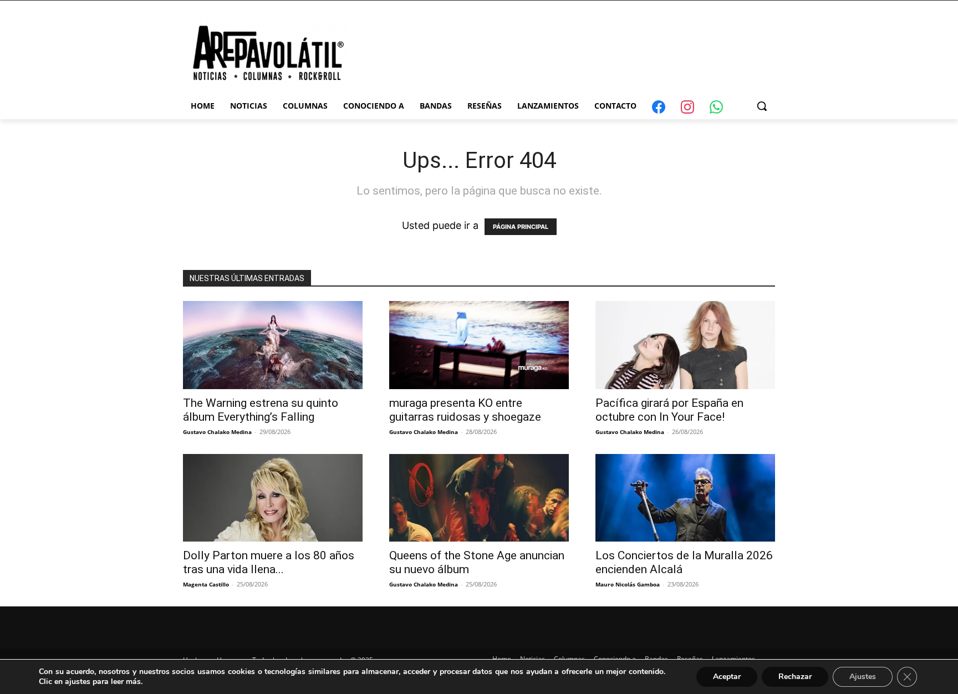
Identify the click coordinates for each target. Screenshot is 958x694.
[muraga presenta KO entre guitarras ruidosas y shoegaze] (479, 345)
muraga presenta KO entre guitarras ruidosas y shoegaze (465, 409)
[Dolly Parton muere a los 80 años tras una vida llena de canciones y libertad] (273, 498)
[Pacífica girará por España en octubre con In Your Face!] (685, 345)
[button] (761, 106)
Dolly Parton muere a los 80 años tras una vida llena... (268, 562)
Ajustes (862, 676)
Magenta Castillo (206, 584)
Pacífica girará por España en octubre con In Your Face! (669, 409)
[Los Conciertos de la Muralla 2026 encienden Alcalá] (685, 498)
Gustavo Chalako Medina (217, 432)
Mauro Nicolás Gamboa (627, 584)
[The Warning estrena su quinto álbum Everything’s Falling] (273, 345)
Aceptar (727, 676)
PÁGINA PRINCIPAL (520, 227)
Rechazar (795, 676)
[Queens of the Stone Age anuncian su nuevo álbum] (479, 498)
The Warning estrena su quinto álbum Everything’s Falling (260, 409)
